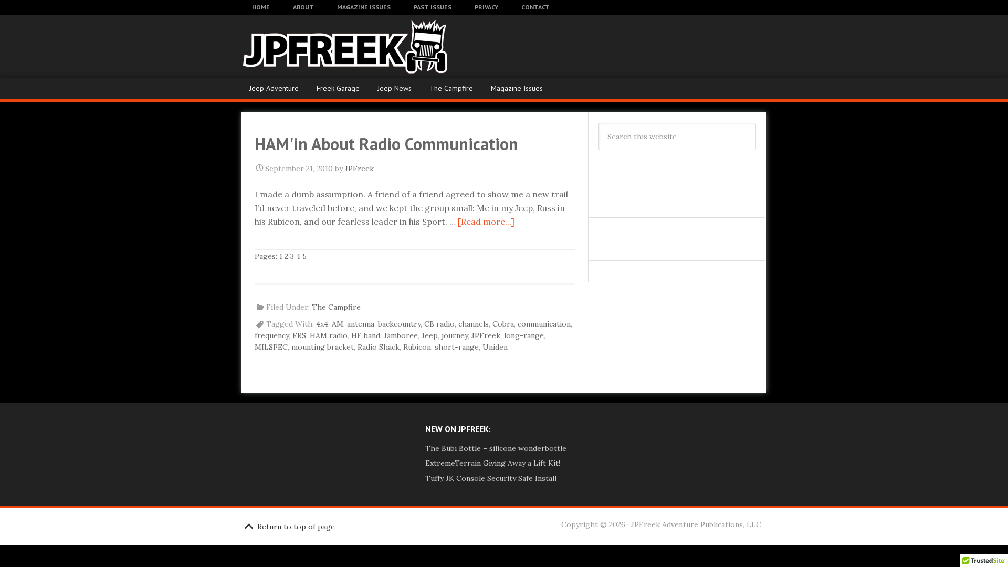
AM (337, 324)
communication (544, 324)
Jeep (430, 335)
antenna (360, 324)
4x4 (322, 324)
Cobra (503, 324)
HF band (365, 335)
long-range (524, 335)
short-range (457, 347)
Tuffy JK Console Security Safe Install (490, 478)
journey (455, 335)
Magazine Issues (517, 88)
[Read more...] (486, 221)
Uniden (495, 347)
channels (473, 324)
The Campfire (451, 88)
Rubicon (417, 347)
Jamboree (401, 335)
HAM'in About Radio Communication (386, 144)
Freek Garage (338, 88)
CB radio (439, 324)
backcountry (399, 324)
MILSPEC (271, 347)
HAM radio (329, 335)
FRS (299, 335)
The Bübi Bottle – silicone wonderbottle (495, 448)
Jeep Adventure (274, 88)
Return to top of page (296, 526)
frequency (272, 335)
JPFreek (485, 335)
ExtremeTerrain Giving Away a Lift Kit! (492, 463)
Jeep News (394, 88)
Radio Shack (379, 347)
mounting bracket (322, 347)
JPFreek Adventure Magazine (326, 46)
